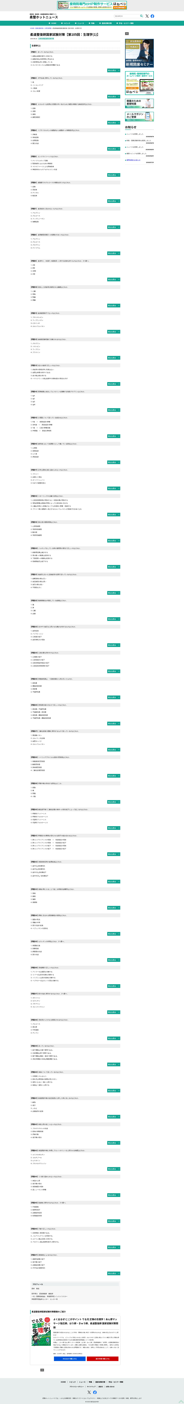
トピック (67, 23)
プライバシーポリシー (77, 1387)
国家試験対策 (107, 23)
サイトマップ (91, 1387)
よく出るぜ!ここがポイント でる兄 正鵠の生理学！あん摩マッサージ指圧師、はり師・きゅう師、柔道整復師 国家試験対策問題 (85, 1323)
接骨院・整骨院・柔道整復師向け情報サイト (44, 16)
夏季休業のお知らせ (133, 160)
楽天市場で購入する (103, 1359)
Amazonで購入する (70, 1359)
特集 (92, 23)
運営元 (101, 1387)
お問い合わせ (110, 1387)
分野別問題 (48, 28)
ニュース (81, 23)
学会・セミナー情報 (126, 23)
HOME (53, 23)
